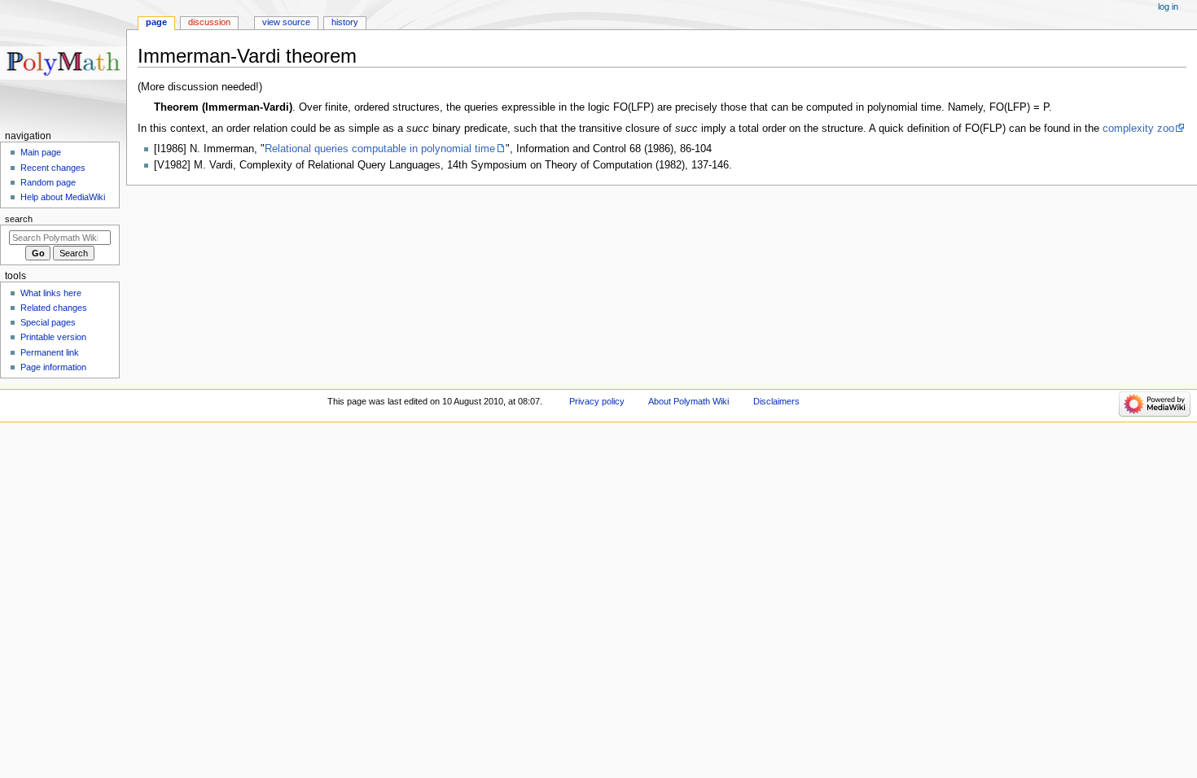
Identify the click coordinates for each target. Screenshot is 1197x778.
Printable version (53, 337)
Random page (48, 182)
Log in (1168, 6)
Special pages (48, 322)
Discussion (209, 22)
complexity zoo (1138, 128)
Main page (40, 152)
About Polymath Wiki (688, 401)
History (344, 22)
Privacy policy (597, 401)
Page (156, 22)
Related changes (53, 308)
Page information (53, 367)
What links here (50, 293)
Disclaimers (776, 401)
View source (286, 22)
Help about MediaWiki (62, 197)
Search (19, 219)
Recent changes (53, 168)
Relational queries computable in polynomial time (380, 149)
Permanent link (49, 352)
